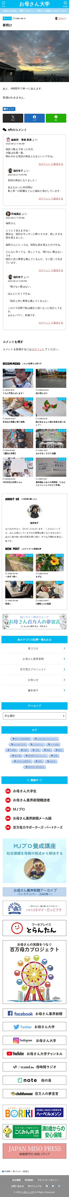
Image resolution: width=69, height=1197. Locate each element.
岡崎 (49, 750)
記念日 (53, 761)
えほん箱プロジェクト (47, 739)
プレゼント (38, 744)
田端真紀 (16, 214)
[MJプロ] (34, 809)
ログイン (37, 349)
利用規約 (29, 1180)
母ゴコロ (7, 18)
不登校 (13, 750)
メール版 (54, 744)
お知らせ (33, 679)
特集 (55, 756)
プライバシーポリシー (48, 1180)
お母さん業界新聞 (33, 658)
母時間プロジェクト (37, 756)
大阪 (37, 750)
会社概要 (16, 1180)
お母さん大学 (34, 4)
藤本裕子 (33, 690)
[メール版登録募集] (34, 818)
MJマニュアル (35, 1186)
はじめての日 (20, 744)
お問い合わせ (17, 1186)
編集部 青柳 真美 (21, 139)
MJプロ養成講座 (22, 739)
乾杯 (26, 750)
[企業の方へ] (34, 827)
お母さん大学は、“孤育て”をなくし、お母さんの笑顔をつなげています (34, 11)
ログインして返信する (51, 164)
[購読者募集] (34, 800)
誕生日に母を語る (36, 767)
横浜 (60, 750)
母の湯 (18, 756)
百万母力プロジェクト (33, 669)
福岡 (40, 761)
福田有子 (62, 18)
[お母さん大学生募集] (34, 791)
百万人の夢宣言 (23, 761)
